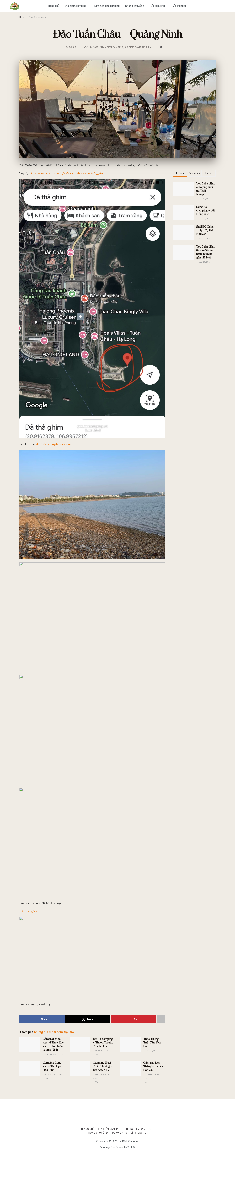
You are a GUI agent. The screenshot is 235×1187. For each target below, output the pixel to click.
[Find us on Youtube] (223, 6)
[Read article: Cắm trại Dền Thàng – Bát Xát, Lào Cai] (130, 1068)
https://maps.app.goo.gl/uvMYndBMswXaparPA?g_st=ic (67, 173)
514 (96, 1082)
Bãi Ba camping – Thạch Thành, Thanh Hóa (103, 1042)
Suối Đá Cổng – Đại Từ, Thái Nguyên (205, 230)
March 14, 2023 (90, 47)
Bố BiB (72, 47)
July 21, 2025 (50, 1054)
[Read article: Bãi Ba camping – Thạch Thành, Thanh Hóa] (80, 1044)
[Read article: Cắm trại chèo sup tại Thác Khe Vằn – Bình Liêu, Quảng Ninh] (29, 1044)
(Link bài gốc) (28, 911)
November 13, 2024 (53, 1074)
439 (146, 1082)
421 (162, 1051)
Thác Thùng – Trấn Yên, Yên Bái (152, 1042)
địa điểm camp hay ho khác (53, 444)
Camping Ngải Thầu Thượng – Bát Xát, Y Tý (102, 1066)
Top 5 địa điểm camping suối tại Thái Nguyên (205, 189)
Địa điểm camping (75, 5)
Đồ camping (158, 5)
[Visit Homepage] (14, 6)
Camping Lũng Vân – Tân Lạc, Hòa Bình (52, 1066)
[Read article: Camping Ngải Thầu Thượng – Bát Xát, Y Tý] (80, 1068)
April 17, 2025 (101, 1051)
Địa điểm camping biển (137, 47)
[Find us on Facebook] (218, 6)
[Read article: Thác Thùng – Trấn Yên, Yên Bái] (130, 1044)
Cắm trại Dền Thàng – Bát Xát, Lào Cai (153, 1066)
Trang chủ (53, 5)
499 (96, 1055)
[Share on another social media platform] (161, 1019)
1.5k (46, 1078)
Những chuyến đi (135, 5)
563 (62, 1054)
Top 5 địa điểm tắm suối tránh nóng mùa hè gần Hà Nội (205, 252)
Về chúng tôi (180, 5)
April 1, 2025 (151, 1051)
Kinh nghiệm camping (107, 5)
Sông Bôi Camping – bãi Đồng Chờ (205, 210)
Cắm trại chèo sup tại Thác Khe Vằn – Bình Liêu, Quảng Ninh (53, 1044)
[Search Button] (230, 6)
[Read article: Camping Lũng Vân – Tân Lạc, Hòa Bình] (29, 1068)
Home (22, 17)
